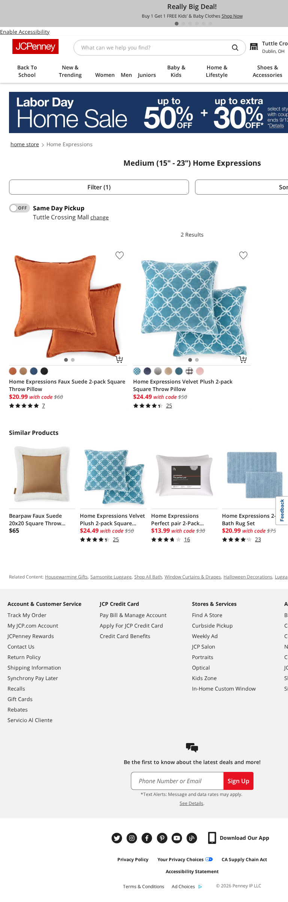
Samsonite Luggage (111, 577)
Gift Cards (20, 699)
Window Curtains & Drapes (193, 577)
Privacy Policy (132, 859)
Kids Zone (204, 678)
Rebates (18, 709)
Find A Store (207, 615)
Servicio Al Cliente (30, 720)
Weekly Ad (205, 636)
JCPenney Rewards (31, 636)
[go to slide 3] (190, 23)
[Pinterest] (162, 838)
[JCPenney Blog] (192, 838)
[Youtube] (177, 838)
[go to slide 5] (204, 23)
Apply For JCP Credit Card (131, 625)
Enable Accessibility (25, 31)
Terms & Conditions (143, 886)
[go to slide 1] (176, 23)
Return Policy (24, 657)
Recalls (16, 688)
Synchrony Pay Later (33, 678)
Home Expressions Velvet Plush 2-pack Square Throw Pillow (182, 385)
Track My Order (27, 615)
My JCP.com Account (33, 625)
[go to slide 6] (210, 23)
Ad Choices (183, 886)
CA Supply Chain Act (244, 859)
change (99, 217)
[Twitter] (117, 838)
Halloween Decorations (248, 577)
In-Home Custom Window (224, 688)
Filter (99, 187)
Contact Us (21, 646)
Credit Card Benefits (125, 636)
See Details (191, 803)
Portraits (202, 657)
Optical (201, 667)
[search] (238, 47)
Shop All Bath (148, 577)
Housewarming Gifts (66, 577)
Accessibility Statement (192, 871)
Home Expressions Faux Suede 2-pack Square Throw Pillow (67, 385)
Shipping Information (34, 667)
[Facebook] (147, 838)
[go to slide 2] (183, 23)
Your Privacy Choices (181, 859)
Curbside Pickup (212, 625)
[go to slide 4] (197, 23)
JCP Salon (203, 646)
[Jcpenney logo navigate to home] (35, 46)
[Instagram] (132, 838)
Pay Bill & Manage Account (133, 615)
